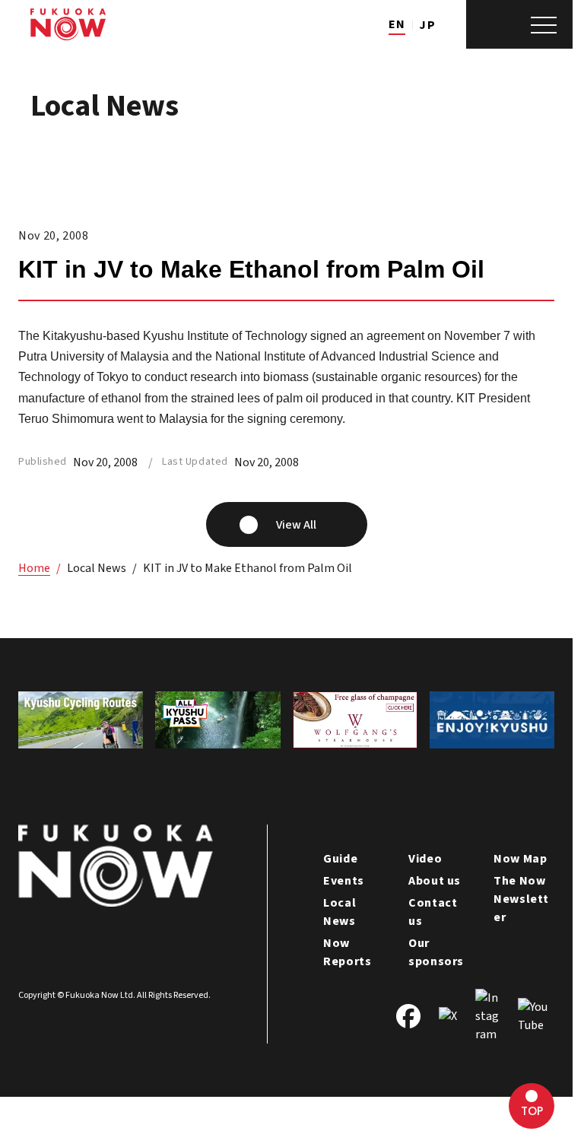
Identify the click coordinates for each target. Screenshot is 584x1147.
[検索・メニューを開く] (519, 24)
